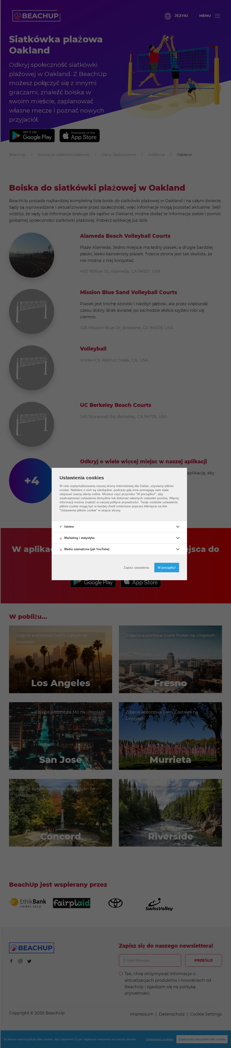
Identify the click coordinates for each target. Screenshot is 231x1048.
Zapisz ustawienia (136, 567)
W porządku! (167, 567)
